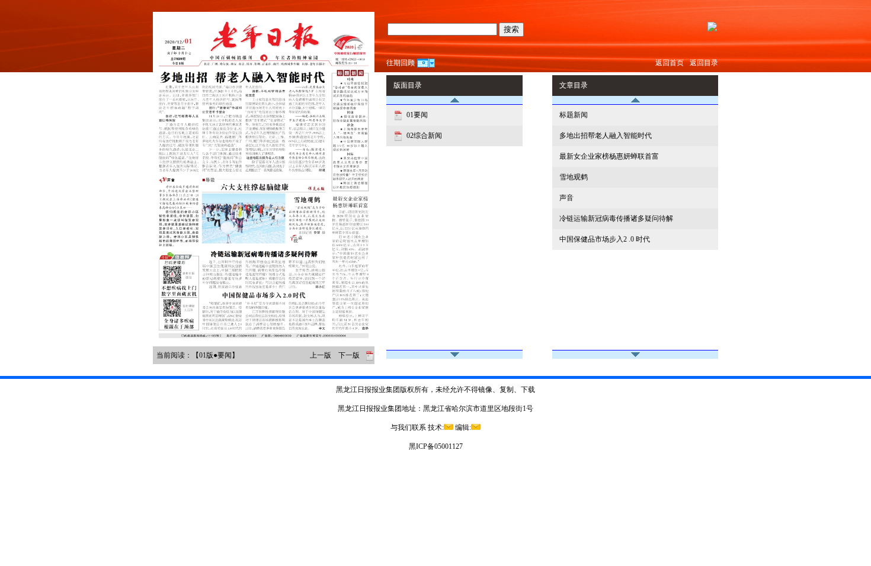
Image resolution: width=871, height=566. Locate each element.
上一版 (320, 355)
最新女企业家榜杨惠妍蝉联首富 (609, 156)
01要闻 (416, 115)
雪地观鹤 (573, 177)
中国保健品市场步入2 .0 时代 (604, 239)
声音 (566, 198)
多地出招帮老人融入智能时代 (605, 135)
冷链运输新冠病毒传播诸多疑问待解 (616, 218)
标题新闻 (573, 115)
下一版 (349, 355)
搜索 (511, 29)
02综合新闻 (423, 135)
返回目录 (704, 63)
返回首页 (669, 63)
